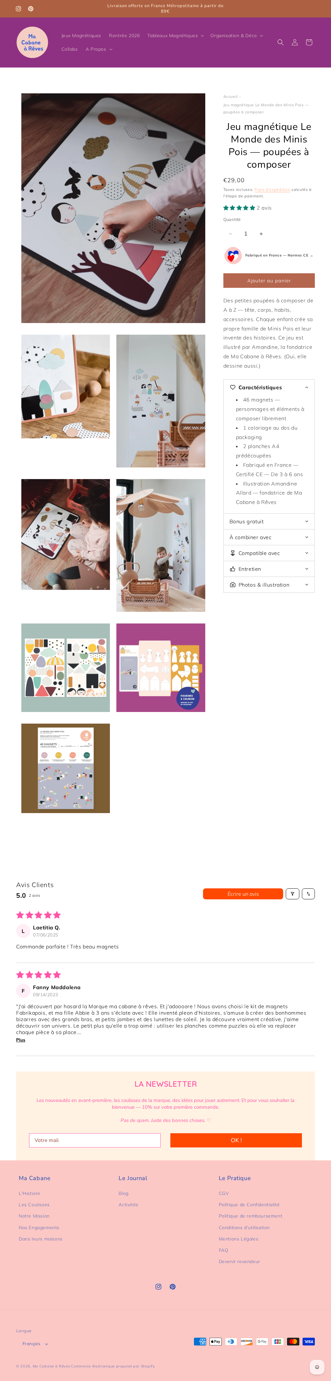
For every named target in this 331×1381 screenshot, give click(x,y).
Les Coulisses (34, 1205)
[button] (175, 35)
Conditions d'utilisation (244, 1227)
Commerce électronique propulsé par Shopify (113, 1366)
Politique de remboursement (251, 1216)
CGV (224, 1193)
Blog (123, 1193)
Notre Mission (34, 1216)
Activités (128, 1205)
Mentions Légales (239, 1239)
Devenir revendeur (239, 1261)
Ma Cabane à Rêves (51, 1366)
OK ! (236, 1140)
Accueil (230, 96)
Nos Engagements (39, 1227)
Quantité (232, 219)
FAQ (224, 1250)
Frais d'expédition (273, 189)
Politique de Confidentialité (249, 1205)
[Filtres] (292, 893)
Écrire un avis (243, 894)
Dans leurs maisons (41, 1239)
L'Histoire (29, 1193)
